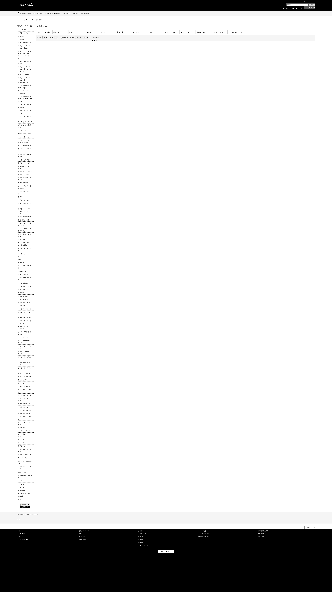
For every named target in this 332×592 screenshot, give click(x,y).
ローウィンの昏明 (24, 74)
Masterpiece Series (25, 476)
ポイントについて (203, 533)
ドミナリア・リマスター (24, 193)
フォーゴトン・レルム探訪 (24, 235)
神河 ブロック (22, 383)
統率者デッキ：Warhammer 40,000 (25, 173)
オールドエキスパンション (24, 423)
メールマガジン (143, 545)
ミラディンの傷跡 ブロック (24, 353)
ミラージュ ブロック (24, 413)
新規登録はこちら (297, 8)
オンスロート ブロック (24, 391)
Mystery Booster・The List (25, 495)
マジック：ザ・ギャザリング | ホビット (24, 47)
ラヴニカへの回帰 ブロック (24, 342)
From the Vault (23, 458)
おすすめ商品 (83, 539)
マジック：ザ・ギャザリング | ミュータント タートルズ (24, 69)
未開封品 (21, 39)
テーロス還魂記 (23, 283)
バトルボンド (22, 439)
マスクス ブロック (24, 404)
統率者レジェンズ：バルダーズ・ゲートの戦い (24, 211)
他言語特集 (21, 490)
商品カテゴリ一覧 (84, 531)
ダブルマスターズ (24, 274)
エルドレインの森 (24, 160)
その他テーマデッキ (24, 455)
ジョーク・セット (24, 443)
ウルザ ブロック (23, 407)
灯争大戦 (21, 293)
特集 (80, 533)
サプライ (21, 499)
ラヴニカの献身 (23, 296)
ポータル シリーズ (24, 431)
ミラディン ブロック (24, 386)
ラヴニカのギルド (24, 299)
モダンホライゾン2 (24, 239)
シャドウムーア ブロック (24, 369)
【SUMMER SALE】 (25, 30)
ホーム (21, 531)
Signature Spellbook (25, 462)
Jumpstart (22, 271)
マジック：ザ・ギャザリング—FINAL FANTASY (25, 99)
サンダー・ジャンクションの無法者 (24, 141)
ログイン (286, 8)
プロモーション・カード (24, 468)
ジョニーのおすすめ (24, 42)
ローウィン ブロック (24, 373)
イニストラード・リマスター (24, 112)
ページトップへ (311, 527)
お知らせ (141, 531)
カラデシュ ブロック (24, 317)
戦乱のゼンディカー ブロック (24, 327)
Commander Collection (25, 258)
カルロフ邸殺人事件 (24, 145)
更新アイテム (83, 536)
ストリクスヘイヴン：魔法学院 (24, 244)
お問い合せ (261, 536)
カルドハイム (22, 254)
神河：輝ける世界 (24, 220)
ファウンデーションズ (24, 117)
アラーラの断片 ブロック (24, 364)
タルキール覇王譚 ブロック (24, 333)
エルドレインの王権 (24, 286)
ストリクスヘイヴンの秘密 (24, 62)
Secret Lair (22, 472)
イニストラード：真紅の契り (24, 224)
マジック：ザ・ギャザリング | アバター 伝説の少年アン (24, 80)
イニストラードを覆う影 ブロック (24, 322)
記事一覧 (141, 536)
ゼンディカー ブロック (24, 358)
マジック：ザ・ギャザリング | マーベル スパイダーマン (24, 88)
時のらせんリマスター (24, 249)
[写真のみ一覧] (94, 40)
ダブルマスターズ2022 (24, 204)
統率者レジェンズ (24, 262)
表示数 (39, 37)
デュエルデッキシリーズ (24, 450)
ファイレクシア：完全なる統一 (24, 187)
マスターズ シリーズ (24, 302)
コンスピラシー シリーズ (24, 435)
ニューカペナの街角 (24, 216)
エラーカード (22, 487)
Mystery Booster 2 (25, 122)
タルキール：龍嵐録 (24, 104)
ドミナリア (21, 305)
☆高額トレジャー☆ (24, 33)
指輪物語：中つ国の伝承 (24, 167)
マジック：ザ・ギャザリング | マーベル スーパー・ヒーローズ (24, 55)
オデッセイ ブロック (24, 395)
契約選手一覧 (142, 533)
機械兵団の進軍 (23, 183)
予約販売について (203, 536)
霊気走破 (21, 107)
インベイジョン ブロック (24, 399)
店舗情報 (141, 539)
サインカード (22, 484)
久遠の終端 (21, 93)
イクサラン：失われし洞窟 (24, 155)
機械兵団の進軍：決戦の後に (24, 178)
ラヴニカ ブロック (24, 380)
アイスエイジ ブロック (24, 418)
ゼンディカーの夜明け (24, 267)
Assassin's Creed (24, 134)
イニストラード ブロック (24, 347)
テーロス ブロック (24, 337)
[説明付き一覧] (98, 40)
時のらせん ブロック (24, 377)
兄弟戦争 (21, 197)
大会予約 (21, 36)
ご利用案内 (261, 533)
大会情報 (141, 542)
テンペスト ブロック (24, 410)
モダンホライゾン (24, 289)
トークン (21, 481)
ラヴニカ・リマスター (24, 150)
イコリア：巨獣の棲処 (24, 279)
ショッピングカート (25, 539)
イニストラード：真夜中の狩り (24, 230)
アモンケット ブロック (24, 313)
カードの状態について (204, 531)
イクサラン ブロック (24, 309)
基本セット (21, 427)
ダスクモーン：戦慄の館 (24, 126)
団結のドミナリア (24, 200)
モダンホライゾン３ (24, 137)
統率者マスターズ (24, 163)
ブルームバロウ (23, 130)
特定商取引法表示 (263, 531)
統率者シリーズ (23, 446)
